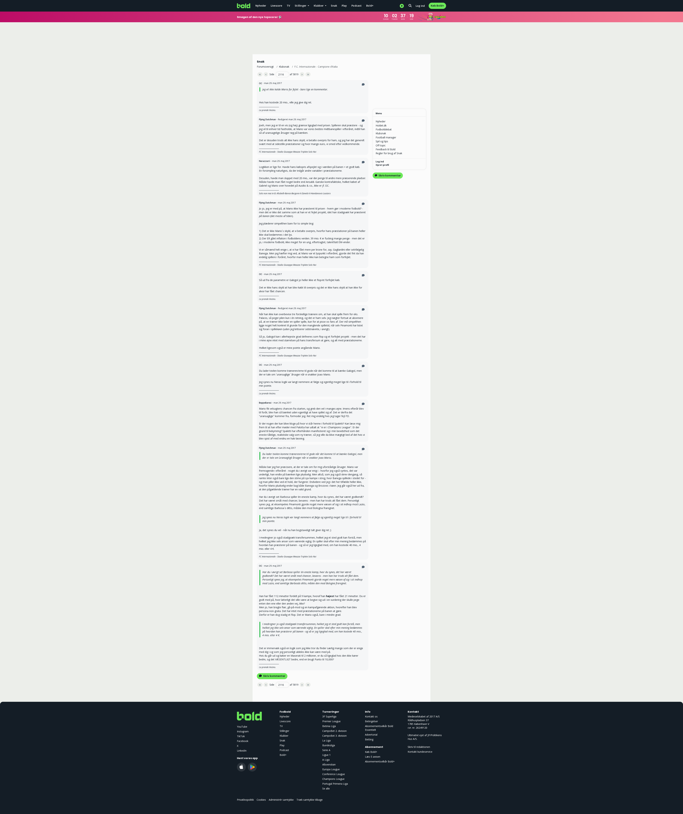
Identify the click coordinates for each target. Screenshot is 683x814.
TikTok (241, 736)
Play (344, 5)
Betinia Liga (329, 726)
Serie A (326, 750)
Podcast (356, 5)
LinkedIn (242, 750)
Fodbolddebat (384, 129)
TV (288, 5)
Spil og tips (382, 141)
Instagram (243, 731)
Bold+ (370, 5)
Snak (334, 5)
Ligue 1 (326, 755)
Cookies (261, 799)
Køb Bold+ (437, 5)
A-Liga (326, 759)
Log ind (420, 5)
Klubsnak (284, 66)
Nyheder (260, 5)
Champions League (333, 779)
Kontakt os (371, 716)
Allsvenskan (329, 764)
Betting (369, 739)
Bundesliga (328, 745)
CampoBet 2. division (334, 731)
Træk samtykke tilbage (310, 799)
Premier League (331, 721)
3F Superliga (329, 716)
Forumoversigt (265, 66)
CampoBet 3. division (334, 735)
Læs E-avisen (372, 756)
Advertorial (371, 734)
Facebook (242, 741)
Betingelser (371, 721)
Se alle (326, 788)
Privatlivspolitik (245, 799)
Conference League (333, 774)
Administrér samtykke (281, 799)
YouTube (242, 726)
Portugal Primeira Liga (335, 783)
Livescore (276, 5)
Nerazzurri (264, 161)
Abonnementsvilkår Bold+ (380, 761)
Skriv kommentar (274, 676)
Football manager (386, 137)
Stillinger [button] (301, 5)
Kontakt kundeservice (420, 751)
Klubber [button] (319, 5)
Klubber (284, 735)
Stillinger (284, 731)
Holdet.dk (381, 125)
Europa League (331, 769)
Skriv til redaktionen (419, 747)
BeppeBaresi (265, 402)
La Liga (326, 740)
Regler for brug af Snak (389, 153)
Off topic (381, 145)
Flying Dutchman (267, 119)
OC (260, 83)
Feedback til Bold (385, 149)
